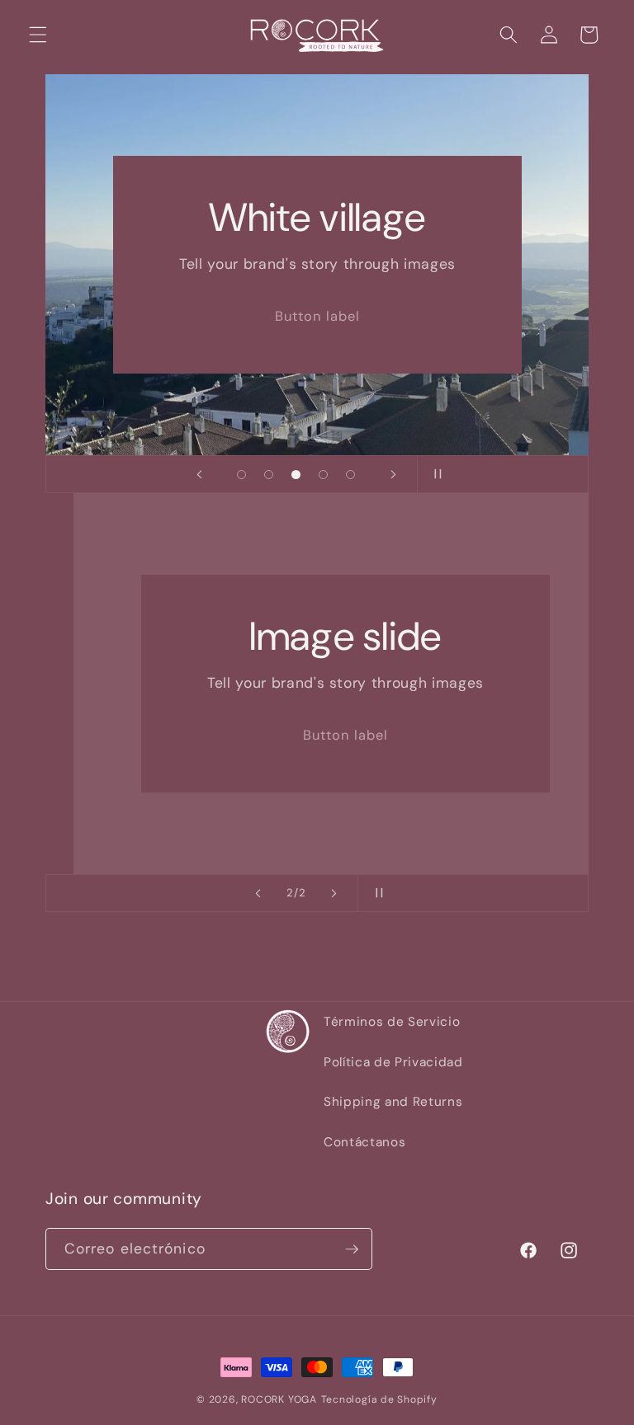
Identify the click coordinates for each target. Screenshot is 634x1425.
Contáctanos (364, 1142)
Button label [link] (316, 316)
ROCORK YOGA (278, 1399)
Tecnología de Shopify (379, 1399)
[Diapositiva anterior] (199, 474)
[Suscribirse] (351, 1249)
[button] (38, 34)
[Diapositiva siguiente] (393, 474)
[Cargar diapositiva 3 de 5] (296, 474)
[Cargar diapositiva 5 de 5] (350, 474)
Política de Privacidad (393, 1062)
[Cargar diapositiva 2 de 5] (268, 474)
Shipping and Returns (393, 1101)
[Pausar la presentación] (435, 474)
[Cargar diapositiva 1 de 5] (241, 474)
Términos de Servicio (392, 1021)
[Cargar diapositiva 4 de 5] (323, 474)
